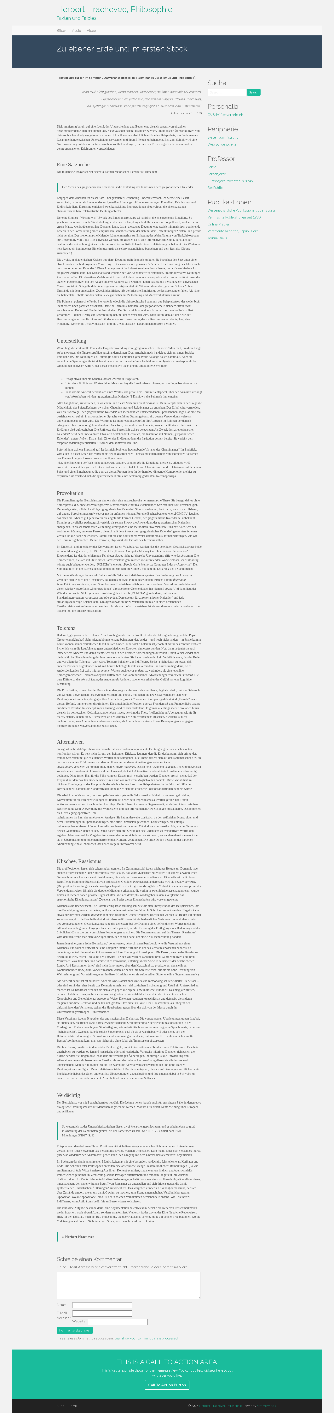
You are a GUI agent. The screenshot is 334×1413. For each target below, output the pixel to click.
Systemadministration (224, 137)
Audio (76, 30)
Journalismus (217, 238)
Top (61, 1405)
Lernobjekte (217, 174)
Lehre (212, 167)
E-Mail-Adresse (64, 1315)
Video (91, 30)
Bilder (61, 30)
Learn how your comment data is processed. (146, 1338)
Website (78, 1321)
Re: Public (215, 187)
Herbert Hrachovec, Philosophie (114, 9)
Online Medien (219, 224)
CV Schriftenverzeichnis (226, 114)
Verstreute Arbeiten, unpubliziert (233, 231)
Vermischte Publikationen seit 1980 (234, 217)
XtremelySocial (267, 1405)
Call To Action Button (167, 1384)
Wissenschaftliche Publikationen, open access (242, 210)
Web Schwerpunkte (222, 144)
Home (72, 1405)
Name (62, 1304)
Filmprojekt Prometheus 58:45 (230, 181)
